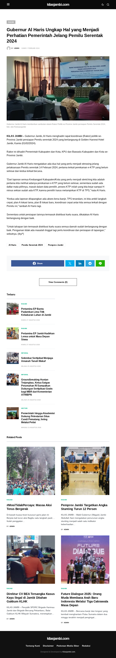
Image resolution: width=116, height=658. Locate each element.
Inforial (24, 353)
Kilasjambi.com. (69, 652)
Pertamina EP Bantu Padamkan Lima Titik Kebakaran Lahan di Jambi (36, 312)
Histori (24, 408)
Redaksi (86, 646)
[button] (8, 4)
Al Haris (12, 245)
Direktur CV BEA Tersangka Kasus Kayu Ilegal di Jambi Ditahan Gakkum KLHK (31, 597)
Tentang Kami (33, 646)
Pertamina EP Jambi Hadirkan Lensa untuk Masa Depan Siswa (38, 336)
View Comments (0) (57, 282)
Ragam (11, 22)
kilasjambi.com (58, 4)
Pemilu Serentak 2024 (32, 245)
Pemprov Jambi (55, 245)
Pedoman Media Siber (68, 646)
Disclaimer (48, 646)
